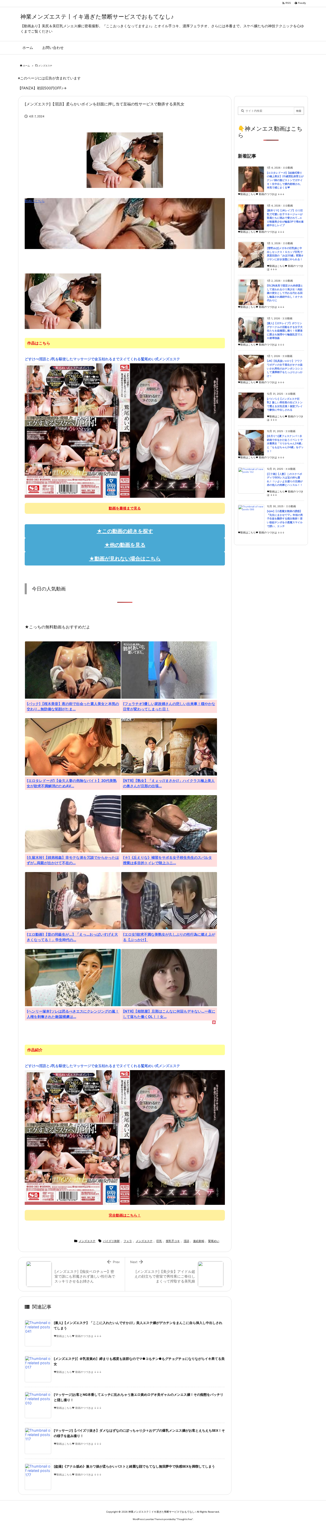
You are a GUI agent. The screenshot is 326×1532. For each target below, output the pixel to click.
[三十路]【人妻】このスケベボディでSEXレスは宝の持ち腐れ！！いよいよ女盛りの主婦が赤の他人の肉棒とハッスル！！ (285, 479)
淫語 (186, 1241)
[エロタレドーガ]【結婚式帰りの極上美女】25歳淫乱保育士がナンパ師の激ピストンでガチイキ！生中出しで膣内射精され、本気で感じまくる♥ (285, 180)
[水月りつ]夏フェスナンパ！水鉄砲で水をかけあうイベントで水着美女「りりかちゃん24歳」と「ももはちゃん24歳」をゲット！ (285, 443)
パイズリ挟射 (111, 1241)
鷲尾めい (213, 1241)
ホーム (26, 65)
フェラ (128, 1241)
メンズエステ (45, 65)
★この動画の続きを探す (125, 531)
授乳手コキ (173, 1241)
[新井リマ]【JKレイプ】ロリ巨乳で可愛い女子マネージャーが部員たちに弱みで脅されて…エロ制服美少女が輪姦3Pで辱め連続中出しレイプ (285, 218)
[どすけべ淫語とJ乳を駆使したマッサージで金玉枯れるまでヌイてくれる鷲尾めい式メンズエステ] (125, 430)
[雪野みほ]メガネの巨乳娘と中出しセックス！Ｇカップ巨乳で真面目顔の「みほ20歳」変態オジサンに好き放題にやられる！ (285, 253)
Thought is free (184, 1519)
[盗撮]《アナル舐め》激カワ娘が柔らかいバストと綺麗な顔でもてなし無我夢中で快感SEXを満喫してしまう (134, 1466)
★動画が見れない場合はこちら (125, 559)
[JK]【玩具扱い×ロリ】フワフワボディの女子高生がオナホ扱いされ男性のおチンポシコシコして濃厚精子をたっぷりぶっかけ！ (285, 368)
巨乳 (159, 1241)
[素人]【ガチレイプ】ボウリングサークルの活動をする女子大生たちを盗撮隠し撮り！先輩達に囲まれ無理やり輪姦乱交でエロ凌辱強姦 (285, 331)
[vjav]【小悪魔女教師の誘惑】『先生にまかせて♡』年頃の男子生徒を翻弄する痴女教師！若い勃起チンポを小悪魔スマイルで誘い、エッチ (285, 518)
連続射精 (198, 1241)
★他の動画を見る (124, 545)
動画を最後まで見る (125, 508)
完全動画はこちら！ (125, 1215)
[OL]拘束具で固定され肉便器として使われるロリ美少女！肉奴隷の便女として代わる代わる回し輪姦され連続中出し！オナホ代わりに (285, 293)
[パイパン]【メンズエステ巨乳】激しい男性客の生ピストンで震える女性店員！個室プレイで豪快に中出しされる (285, 404)
